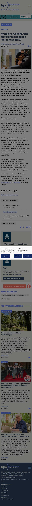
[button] (29, 7)
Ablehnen (18, 256)
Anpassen (5, 256)
